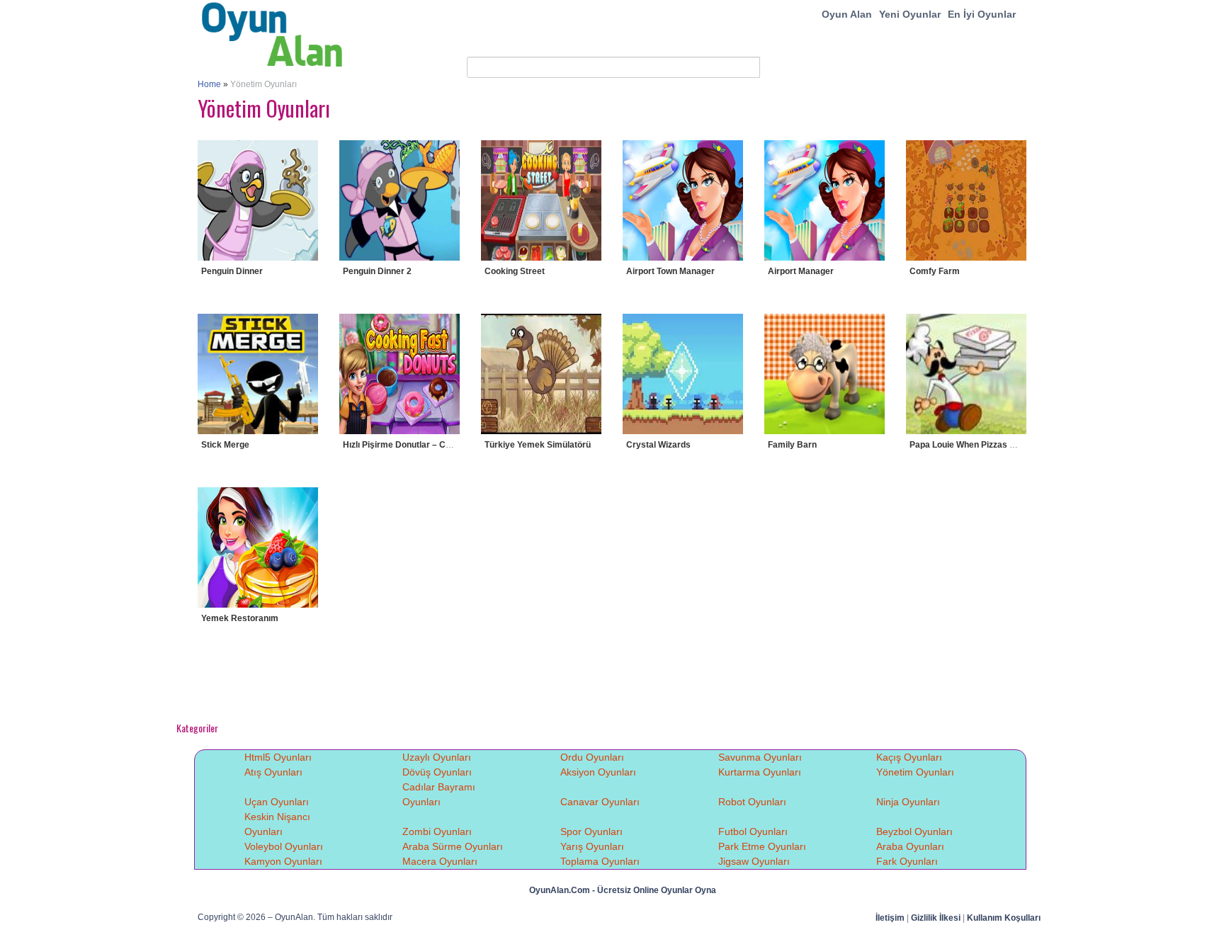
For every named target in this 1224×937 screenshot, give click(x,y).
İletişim (890, 918)
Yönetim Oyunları (915, 772)
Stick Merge (225, 445)
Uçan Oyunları (276, 801)
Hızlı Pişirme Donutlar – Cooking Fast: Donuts (434, 445)
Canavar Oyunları (600, 801)
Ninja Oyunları (908, 801)
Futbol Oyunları (753, 831)
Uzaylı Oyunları (436, 757)
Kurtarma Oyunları (759, 772)
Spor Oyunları (591, 831)
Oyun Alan (847, 14)
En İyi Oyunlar (982, 14)
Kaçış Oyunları (909, 757)
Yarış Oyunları (592, 846)
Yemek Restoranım (239, 618)
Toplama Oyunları (600, 861)
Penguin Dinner (232, 271)
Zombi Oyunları (437, 831)
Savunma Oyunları (760, 757)
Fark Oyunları (907, 861)
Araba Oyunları (910, 846)
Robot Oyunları (752, 801)
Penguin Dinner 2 (377, 271)
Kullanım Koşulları (1004, 918)
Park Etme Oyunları (762, 846)
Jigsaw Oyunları (754, 861)
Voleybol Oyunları (283, 846)
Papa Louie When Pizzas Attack (973, 445)
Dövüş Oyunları (437, 772)
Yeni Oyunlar (910, 14)
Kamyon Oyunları (283, 861)
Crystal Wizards (658, 445)
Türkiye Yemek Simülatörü (537, 445)
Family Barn (792, 445)
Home (209, 84)
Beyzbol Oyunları (914, 831)
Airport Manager (801, 271)
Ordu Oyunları (592, 757)
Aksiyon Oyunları (598, 772)
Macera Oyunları (439, 861)
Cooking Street (514, 271)
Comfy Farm (935, 271)
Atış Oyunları (273, 772)
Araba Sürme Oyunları (452, 846)
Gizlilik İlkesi (935, 918)
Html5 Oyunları (278, 757)
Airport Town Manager (670, 271)
